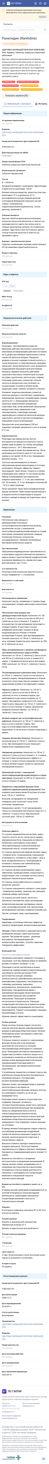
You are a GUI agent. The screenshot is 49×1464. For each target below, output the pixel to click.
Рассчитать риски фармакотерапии (16, 955)
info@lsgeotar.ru (8, 1412)
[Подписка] (36, 3)
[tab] (17, 104)
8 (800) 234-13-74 (8, 1406)
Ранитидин (7, 156)
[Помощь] (40, 3)
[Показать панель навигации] (3, 3)
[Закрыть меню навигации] (43, 1458)
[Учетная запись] (45, 3)
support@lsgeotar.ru (9, 1418)
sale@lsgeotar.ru (28, 1406)
